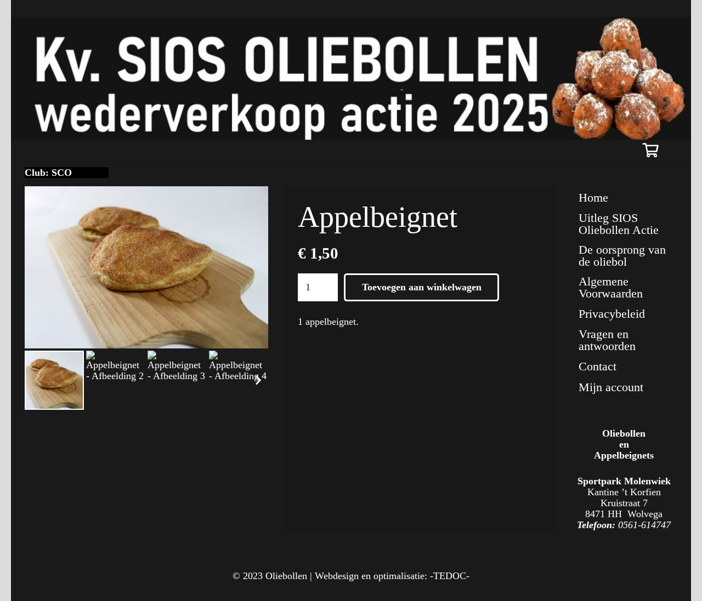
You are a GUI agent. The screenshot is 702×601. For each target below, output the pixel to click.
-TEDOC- (449, 575)
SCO (62, 172)
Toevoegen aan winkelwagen (422, 287)
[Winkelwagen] (650, 150)
